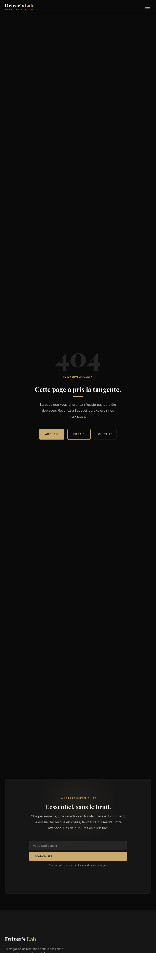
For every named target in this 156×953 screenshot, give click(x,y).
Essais (79, 434)
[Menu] (148, 7)
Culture (105, 434)
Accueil (51, 434)
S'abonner (44, 856)
